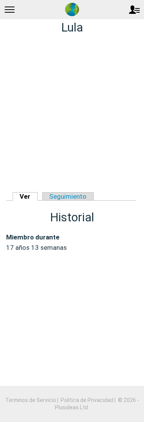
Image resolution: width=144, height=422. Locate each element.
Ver (25, 196)
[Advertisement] (72, 114)
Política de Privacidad (87, 400)
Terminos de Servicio (30, 400)
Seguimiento (67, 196)
